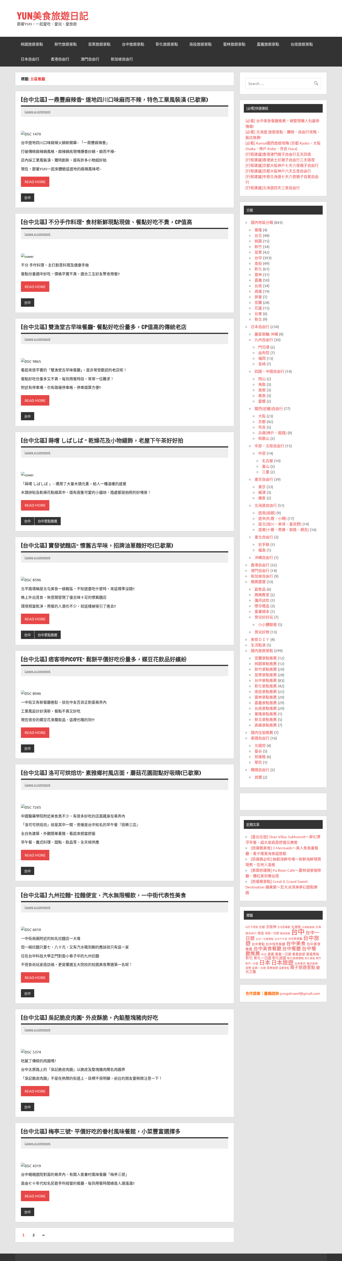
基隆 (258, 229)
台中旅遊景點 (133, 44)
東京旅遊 (312, 963)
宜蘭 (258, 302)
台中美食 (296, 943)
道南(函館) (266, 512)
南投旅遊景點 (200, 44)
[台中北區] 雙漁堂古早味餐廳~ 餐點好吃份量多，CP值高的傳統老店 (104, 327)
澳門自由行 (90, 59)
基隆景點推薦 (266, 713)
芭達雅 (260, 756)
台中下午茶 (281, 939)
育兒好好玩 (264, 617)
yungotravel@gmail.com (300, 993)
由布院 (263, 352)
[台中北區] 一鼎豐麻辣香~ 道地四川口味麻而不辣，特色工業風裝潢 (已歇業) (114, 100)
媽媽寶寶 (258, 581)
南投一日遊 (272, 933)
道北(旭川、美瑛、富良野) (280, 523)
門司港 (263, 347)
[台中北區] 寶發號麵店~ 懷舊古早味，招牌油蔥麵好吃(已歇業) (97, 545)
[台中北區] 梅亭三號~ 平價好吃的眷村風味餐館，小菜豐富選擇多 (101, 1131)
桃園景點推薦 (266, 663)
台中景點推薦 (47, 521)
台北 (258, 235)
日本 (264, 962)
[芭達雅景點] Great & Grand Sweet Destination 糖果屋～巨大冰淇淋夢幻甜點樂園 (281, 887)
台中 (27, 197)
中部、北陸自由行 (269, 445)
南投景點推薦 (266, 691)
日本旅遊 (282, 962)
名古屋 (267, 460)
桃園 (258, 241)
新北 (258, 319)
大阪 (262, 416)
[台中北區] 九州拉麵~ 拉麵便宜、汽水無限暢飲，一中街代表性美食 (103, 895)
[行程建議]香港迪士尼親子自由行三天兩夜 (280, 159)
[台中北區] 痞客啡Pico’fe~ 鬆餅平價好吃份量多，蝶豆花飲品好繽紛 (104, 659)
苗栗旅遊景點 (99, 44)
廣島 (262, 395)
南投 (258, 263)
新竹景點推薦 (266, 669)
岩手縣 (263, 544)
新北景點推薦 (266, 719)
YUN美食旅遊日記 (52, 15)
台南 (258, 285)
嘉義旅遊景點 (268, 44)
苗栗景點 (284, 968)
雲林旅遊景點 (234, 44)
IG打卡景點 (251, 927)
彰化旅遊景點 (167, 44)
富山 (265, 466)
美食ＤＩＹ (260, 639)
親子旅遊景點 (302, 967)
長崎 (262, 363)
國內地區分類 (262, 222)
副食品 (260, 589)
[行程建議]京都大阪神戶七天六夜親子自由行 (282, 165)
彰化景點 (310, 958)
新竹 (258, 246)
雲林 (258, 274)
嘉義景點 (312, 954)
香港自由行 (60, 59)
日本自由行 (30, 59)
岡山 (262, 378)
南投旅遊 (285, 933)
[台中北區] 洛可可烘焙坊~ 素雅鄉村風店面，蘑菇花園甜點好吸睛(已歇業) (111, 773)
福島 (262, 550)
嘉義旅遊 (298, 954)
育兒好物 (262, 631)
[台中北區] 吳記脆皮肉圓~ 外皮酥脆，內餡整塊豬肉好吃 (89, 1018)
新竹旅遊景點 (65, 44)
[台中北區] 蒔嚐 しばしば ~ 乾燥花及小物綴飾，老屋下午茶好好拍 (102, 440)
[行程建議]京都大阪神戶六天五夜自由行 (278, 170)
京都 (262, 421)
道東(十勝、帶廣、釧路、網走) (283, 529)
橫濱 (262, 492)
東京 (262, 486)
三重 (265, 471)
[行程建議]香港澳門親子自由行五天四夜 (278, 154)
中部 (262, 453)
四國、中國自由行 (269, 371)
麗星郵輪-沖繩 (266, 334)
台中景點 (258, 944)
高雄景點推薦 (266, 725)
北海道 (296, 927)
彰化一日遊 (262, 957)
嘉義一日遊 (283, 954)
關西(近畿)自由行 (269, 408)
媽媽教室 (262, 594)
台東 (258, 313)
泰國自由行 (260, 738)
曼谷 (258, 751)
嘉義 (258, 280)
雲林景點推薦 (266, 697)
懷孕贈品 (262, 605)
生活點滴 (258, 644)
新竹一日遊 (251, 963)
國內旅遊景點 (262, 650)
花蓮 (258, 308)
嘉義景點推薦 (266, 702)
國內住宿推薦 (262, 732)
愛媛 (262, 401)
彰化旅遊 (279, 957)
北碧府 (260, 745)
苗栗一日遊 (259, 968)
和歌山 (263, 438)
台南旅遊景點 (302, 44)
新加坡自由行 (122, 59)
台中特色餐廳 (275, 944)
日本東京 (300, 963)
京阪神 (271, 926)
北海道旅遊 (308, 927)
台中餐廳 (291, 948)
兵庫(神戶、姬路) (272, 432)
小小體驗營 (267, 624)
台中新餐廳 (295, 939)
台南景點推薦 (266, 708)
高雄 (258, 291)
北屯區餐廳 (283, 927)
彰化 (258, 268)
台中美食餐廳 (267, 948)
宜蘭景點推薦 (266, 658)
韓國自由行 (260, 769)
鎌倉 (262, 497)
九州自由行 (264, 339)
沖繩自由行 (264, 557)
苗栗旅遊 (272, 968)
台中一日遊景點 (265, 939)
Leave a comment (37, 111)
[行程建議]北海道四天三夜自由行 (272, 187)
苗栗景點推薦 (266, 674)
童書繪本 (262, 611)
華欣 (258, 762)
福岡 (262, 358)
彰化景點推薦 (266, 685)
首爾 (258, 777)
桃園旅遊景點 (32, 44)
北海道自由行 (266, 505)
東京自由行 (264, 479)
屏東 (258, 296)
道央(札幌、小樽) (272, 518)
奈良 (262, 427)
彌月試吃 (262, 600)
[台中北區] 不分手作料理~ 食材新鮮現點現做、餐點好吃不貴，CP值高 (106, 222)
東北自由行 (264, 537)
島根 (262, 389)
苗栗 (258, 252)
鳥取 (262, 384)
